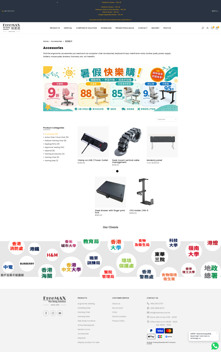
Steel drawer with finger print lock (110, 211)
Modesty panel (154, 160)
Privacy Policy (118, 320)
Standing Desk (84, 308)
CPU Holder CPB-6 (138, 210)
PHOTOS (167, 28)
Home (46, 41)
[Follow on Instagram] (53, 313)
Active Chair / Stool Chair (57, 137)
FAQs (114, 312)
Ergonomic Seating (54, 147)
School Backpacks (86, 325)
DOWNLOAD (106, 28)
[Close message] (217, 333)
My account (117, 308)
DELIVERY (155, 28)
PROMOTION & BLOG (125, 28)
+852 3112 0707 (9, 11)
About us (116, 303)
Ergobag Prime (52, 144)
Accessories (56, 41)
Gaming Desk (51, 160)
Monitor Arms (84, 329)
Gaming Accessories (55, 154)
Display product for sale (88, 342)
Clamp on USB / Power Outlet (93, 160)
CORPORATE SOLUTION (86, 28)
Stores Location (119, 316)
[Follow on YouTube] (60, 313)
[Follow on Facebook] (46, 313)
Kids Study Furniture (86, 320)
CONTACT (142, 28)
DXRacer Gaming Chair (55, 140)
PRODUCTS (55, 28)
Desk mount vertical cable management (125, 161)
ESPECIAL (68, 28)
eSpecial (50, 150)
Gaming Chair (52, 157)
